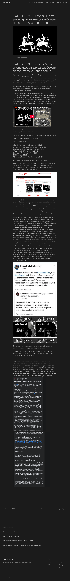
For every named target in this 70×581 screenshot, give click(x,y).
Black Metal (16, 495)
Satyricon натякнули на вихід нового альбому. (18, 540)
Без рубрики (24, 57)
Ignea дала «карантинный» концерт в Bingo (53, 509)
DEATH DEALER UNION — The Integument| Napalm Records (22, 545)
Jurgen (19, 57)
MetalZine (6, 2)
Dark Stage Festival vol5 (11, 536)
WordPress (64, 577)
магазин (35, 169)
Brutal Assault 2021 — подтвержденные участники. (18, 509)
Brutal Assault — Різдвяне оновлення (15, 532)
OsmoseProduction (50, 135)
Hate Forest (23, 495)
